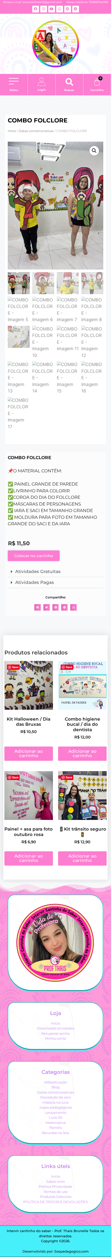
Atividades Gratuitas (38, 571)
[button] (13, 82)
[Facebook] (35, 9)
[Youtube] (51, 9)
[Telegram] (75, 9)
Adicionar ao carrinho (28, 753)
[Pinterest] (67, 9)
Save (15, 667)
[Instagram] (43, 9)
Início (12, 131)
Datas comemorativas (36, 131)
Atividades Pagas (34, 582)
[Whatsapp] (59, 9)
